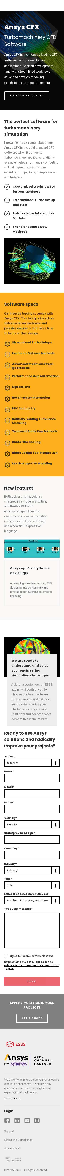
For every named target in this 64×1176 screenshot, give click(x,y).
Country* (10, 818)
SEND (32, 981)
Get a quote (32, 1018)
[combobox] (32, 763)
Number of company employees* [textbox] (28, 900)
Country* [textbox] (13, 824)
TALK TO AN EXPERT (27, 95)
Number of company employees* (27, 894)
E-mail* (9, 787)
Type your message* (18, 909)
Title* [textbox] (10, 885)
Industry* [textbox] (12, 870)
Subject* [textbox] (12, 763)
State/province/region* (20, 833)
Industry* (10, 864)
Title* (8, 879)
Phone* (9, 802)
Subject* (10, 756)
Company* (11, 848)
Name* (9, 771)
